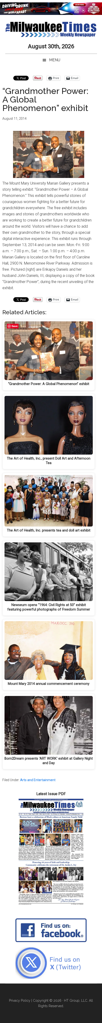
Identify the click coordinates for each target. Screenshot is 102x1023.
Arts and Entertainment (38, 780)
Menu (54, 60)
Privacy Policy (19, 1000)
